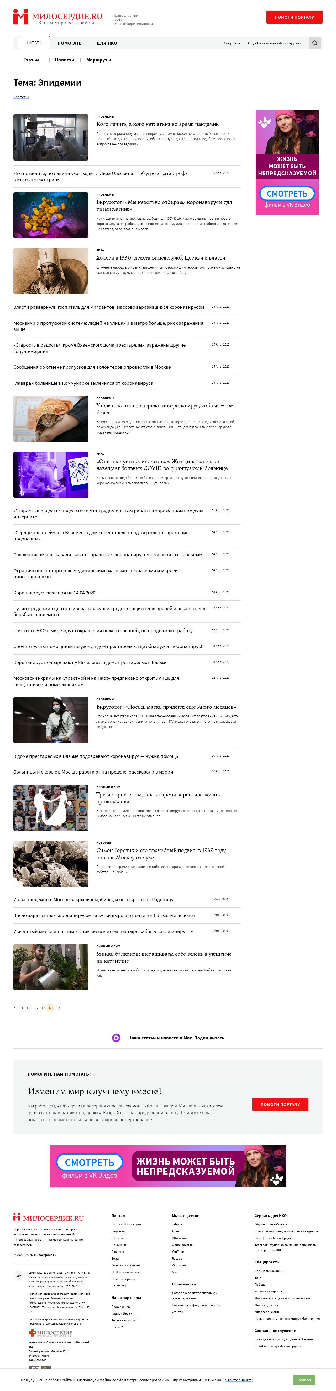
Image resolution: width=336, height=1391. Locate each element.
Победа (260, 1284)
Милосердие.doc (267, 1305)
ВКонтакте (180, 1238)
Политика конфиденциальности (196, 1305)
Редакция (119, 1231)
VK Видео (179, 1265)
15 (28, 1007)
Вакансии (119, 1245)
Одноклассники (183, 1245)
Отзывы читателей (126, 1265)
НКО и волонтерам (126, 1272)
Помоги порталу (294, 17)
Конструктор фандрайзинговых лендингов (286, 1231)
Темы (115, 1258)
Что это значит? (239, 1379)
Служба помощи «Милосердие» (274, 42)
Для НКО (107, 43)
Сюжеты (118, 1251)
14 (21, 1007)
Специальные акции (269, 1271)
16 (36, 1007)
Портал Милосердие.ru (128, 1224)
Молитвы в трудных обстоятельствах (283, 1298)
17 (43, 1007)
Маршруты (98, 59)
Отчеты (177, 1312)
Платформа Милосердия (273, 1238)
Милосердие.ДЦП (267, 1312)
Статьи (31, 59)
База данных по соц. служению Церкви (284, 1339)
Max (175, 1272)
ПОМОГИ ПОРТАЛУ (280, 1104)
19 (58, 1007)
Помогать (69, 43)
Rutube (177, 1258)
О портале (231, 42)
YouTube (178, 1251)
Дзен (175, 1231)
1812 (258, 1277)
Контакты (119, 1286)
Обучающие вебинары (271, 1224)
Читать (33, 43)
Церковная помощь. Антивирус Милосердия (287, 1318)
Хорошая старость (268, 1291)
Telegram (178, 1224)
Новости (64, 59)
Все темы (21, 96)
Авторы (117, 1238)
